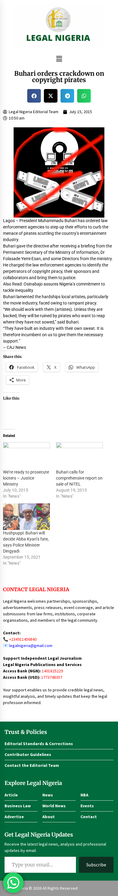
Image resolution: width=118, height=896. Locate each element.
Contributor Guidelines (28, 754)
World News (54, 805)
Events (87, 805)
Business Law (18, 805)
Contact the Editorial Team (32, 765)
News (47, 795)
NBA (84, 795)
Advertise (14, 816)
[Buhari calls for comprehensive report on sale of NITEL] (79, 455)
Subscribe (96, 865)
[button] (59, 58)
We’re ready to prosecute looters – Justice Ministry (26, 478)
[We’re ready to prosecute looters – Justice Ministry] (26, 455)
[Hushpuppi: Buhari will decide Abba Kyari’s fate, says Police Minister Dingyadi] (26, 516)
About (48, 816)
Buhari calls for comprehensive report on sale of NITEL (79, 478)
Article (11, 795)
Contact (88, 816)
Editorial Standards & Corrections (39, 743)
